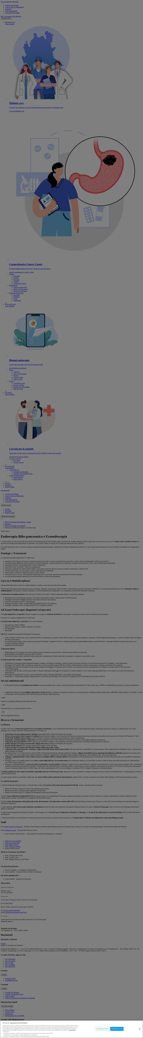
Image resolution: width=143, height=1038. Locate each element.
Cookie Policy (72, 1030)
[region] (71, 1029)
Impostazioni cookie (102, 1029)
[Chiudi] (139, 1029)
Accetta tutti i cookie (116, 1029)
